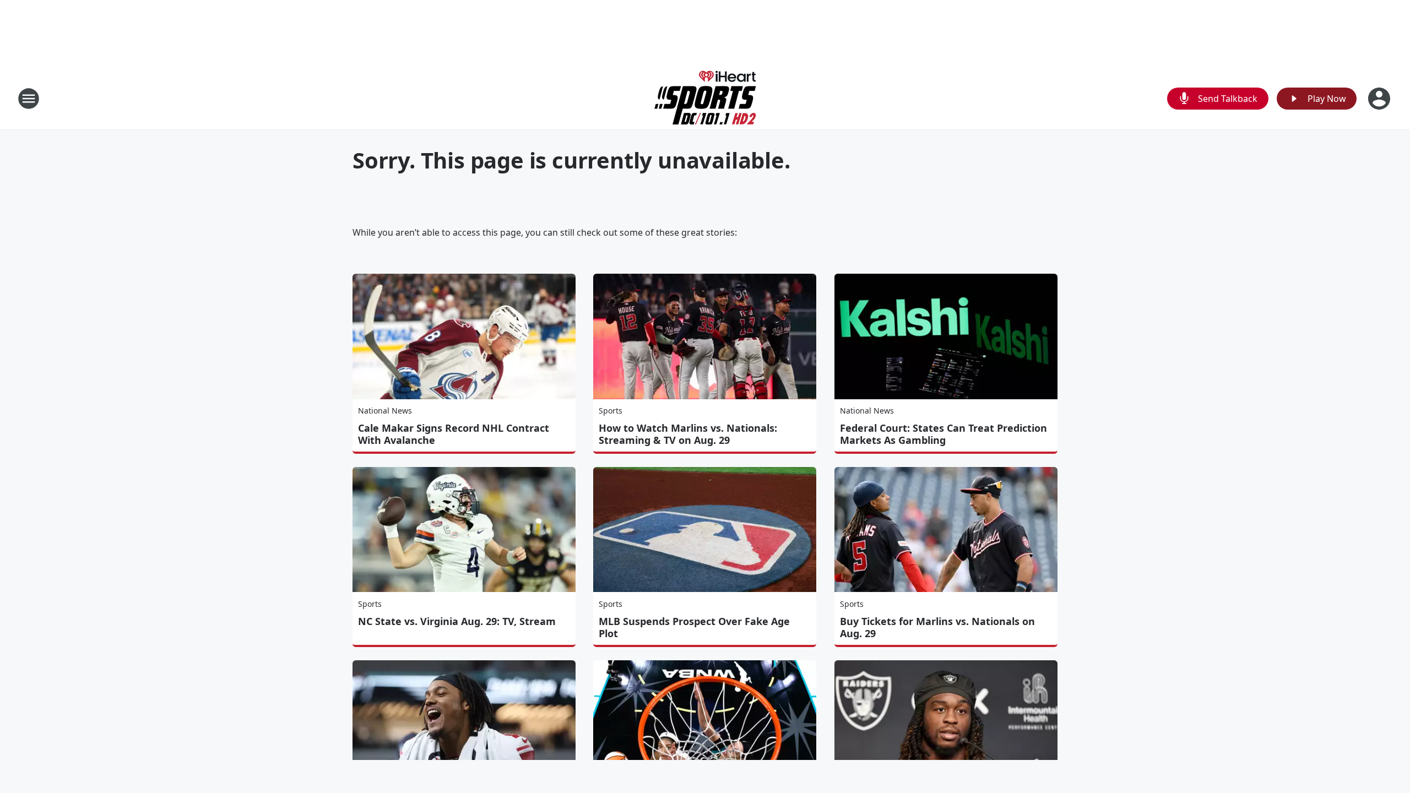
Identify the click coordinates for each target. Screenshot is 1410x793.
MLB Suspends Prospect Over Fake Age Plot (694, 627)
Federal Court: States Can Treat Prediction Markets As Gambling (943, 434)
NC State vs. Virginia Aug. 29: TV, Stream (457, 621)
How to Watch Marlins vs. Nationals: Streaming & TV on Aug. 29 (688, 434)
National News (385, 410)
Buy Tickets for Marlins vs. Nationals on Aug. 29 (937, 627)
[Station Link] (705, 98)
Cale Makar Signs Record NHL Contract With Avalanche (453, 434)
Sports (610, 410)
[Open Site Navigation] (29, 99)
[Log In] (1380, 99)
